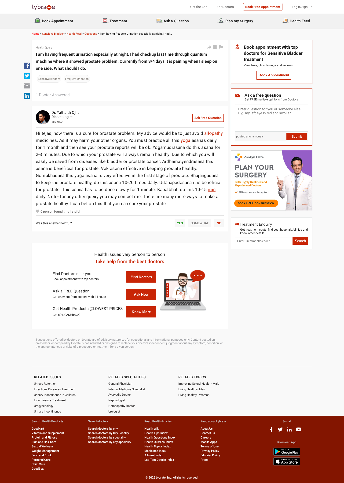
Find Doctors (141, 277)
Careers (206, 437)
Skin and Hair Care (44, 442)
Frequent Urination (77, 79)
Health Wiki (151, 428)
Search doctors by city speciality (109, 442)
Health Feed (74, 33)
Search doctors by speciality (107, 437)
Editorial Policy (210, 455)
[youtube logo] (298, 431)
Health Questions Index (160, 437)
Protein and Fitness (44, 437)
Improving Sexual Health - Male (198, 383)
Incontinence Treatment (50, 400)
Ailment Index (153, 455)
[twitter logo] (280, 431)
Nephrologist (116, 400)
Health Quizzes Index (158, 442)
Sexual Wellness (43, 446)
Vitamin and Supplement (48, 433)
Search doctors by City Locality (108, 433)
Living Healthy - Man (191, 389)
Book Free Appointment (262, 7)
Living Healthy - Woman (193, 395)
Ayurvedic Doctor (119, 394)
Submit (297, 136)
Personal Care (41, 459)
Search (300, 241)
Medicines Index (155, 451)
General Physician (120, 383)
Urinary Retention (45, 383)
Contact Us (208, 433)
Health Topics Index (157, 446)
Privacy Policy (210, 451)
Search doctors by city (103, 428)
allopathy (213, 133)
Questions (90, 33)
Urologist (114, 411)
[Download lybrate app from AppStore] (286, 464)
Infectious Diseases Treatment (54, 389)
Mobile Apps (209, 442)
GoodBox (38, 468)
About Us (207, 428)
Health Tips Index (156, 433)
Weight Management (45, 451)
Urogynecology (43, 406)
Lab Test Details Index (159, 459)
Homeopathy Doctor (121, 406)
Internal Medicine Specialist (126, 389)
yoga (185, 140)
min (212, 189)
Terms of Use (210, 446)
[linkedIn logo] (289, 431)
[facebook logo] (271, 431)
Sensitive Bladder (53, 33)
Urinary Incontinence (47, 411)
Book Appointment (274, 75)
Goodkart (38, 428)
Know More (141, 312)
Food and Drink (42, 455)
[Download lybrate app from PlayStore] (286, 455)
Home (35, 33)
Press (205, 459)
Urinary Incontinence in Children (55, 395)
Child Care (38, 464)
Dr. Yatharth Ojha (65, 112)
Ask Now (141, 294)
